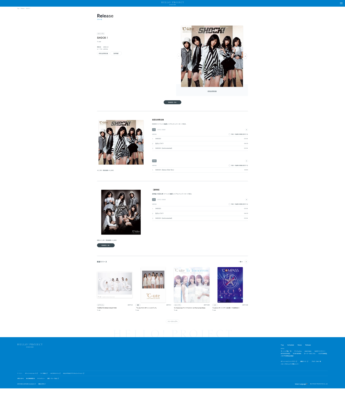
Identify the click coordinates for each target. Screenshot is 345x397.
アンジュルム (298, 351)
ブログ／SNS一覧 (316, 361)
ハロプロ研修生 (322, 353)
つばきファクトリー (320, 351)
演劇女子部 (41, 384)
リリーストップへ (173, 321)
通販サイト (303, 361)
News (300, 345)
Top (282, 345)
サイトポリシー (41, 378)
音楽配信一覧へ (172, 102)
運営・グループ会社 (52, 378)
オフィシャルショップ (30, 373)
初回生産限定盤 (212, 91)
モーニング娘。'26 (286, 351)
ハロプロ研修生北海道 (287, 356)
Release (308, 345)
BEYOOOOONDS (285, 353)
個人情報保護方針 (30, 378)
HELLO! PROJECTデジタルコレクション (72, 373)
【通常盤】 (116, 53)
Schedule (290, 345)
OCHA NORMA (297, 353)
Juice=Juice (307, 351)
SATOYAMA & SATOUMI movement (25, 384)
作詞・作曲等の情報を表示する (239, 134)
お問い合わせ (20, 378)
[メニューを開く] (341, 3)
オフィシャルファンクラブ (288, 361)
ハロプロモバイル (54, 373)
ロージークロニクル (309, 353)
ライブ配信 (43, 373)
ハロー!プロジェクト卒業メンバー (290, 364)
